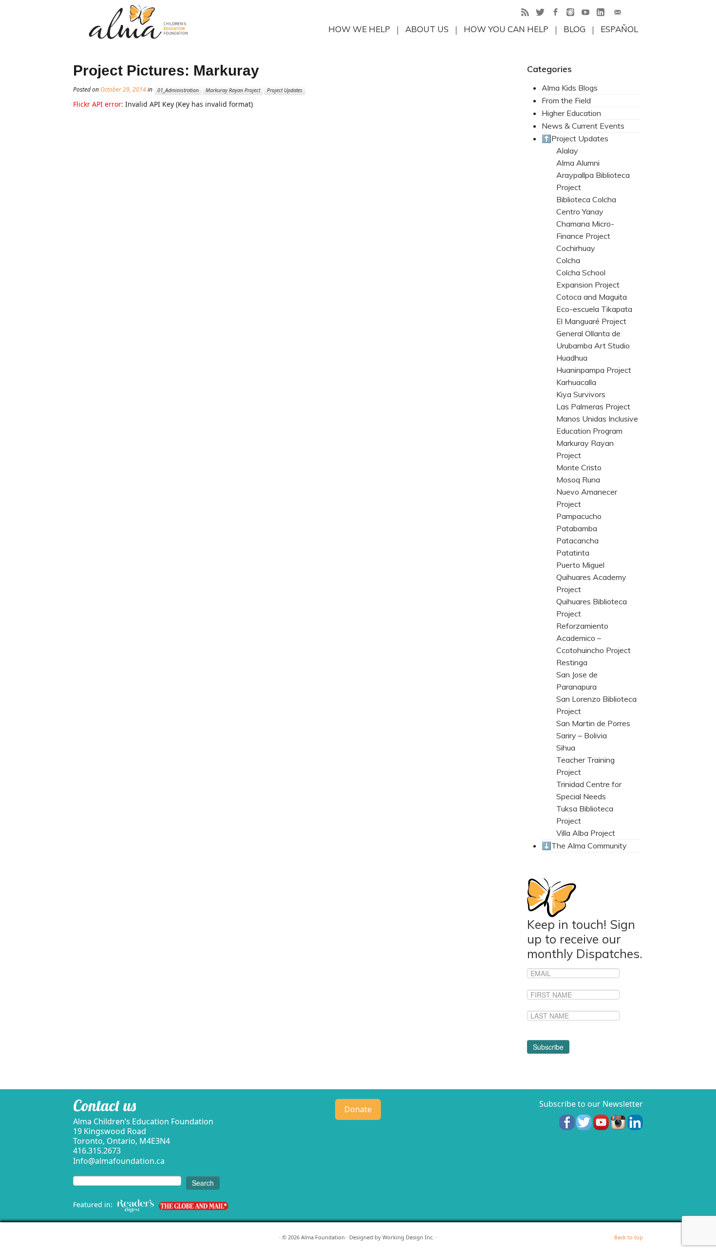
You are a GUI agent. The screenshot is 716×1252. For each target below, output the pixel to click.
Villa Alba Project (585, 833)
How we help (359, 29)
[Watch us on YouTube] (601, 1121)
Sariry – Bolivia (581, 735)
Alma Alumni (578, 163)
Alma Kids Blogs (570, 88)
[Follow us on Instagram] (618, 1121)
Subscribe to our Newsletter (591, 1103)
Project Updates (284, 90)
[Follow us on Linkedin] (635, 1121)
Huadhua (571, 358)
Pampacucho (579, 516)
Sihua (565, 747)
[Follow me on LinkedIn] (603, 13)
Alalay (567, 150)
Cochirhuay (575, 248)
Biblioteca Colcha (586, 199)
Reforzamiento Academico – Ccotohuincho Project (593, 638)
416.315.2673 (97, 1150)
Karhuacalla (576, 382)
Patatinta (572, 553)
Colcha (568, 260)
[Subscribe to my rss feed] (528, 13)
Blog (574, 29)
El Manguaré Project (591, 321)
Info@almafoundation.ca (119, 1161)
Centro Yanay (579, 211)
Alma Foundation (323, 1237)
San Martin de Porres (593, 723)
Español (619, 29)
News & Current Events (583, 126)
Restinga (571, 662)
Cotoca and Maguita (591, 297)
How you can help (506, 29)
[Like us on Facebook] (567, 1121)
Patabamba (576, 528)
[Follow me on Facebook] (558, 13)
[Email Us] (620, 13)
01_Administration (178, 90)
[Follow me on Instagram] (573, 13)
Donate (358, 1109)
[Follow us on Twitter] (584, 1121)
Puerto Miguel (580, 565)
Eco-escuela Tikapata (594, 309)
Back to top (628, 1237)
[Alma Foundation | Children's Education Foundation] (138, 22)
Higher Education (571, 113)
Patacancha (577, 540)
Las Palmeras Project (593, 406)
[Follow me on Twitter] (543, 13)
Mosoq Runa (578, 479)
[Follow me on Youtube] (588, 13)
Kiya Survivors (580, 394)
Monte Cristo (579, 467)
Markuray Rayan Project (233, 90)
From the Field (566, 100)
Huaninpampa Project (593, 370)
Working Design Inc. (408, 1237)
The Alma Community (589, 845)
